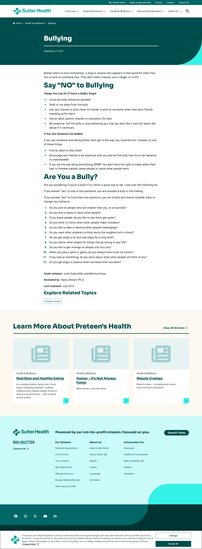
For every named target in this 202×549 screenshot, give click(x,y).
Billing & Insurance (64, 473)
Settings (173, 535)
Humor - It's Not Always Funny (96, 380)
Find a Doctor (61, 454)
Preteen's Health (52, 301)
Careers (170, 2)
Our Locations (62, 460)
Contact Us (183, 2)
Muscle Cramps (150, 378)
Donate (158, 2)
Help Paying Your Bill (65, 486)
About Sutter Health (99, 448)
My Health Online (117, 2)
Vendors (128, 467)
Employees (129, 448)
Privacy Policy (31, 544)
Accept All (173, 543)
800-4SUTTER (23, 442)
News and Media (134, 460)
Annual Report (99, 454)
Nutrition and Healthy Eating (40, 378)
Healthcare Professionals (136, 454)
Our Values (95, 479)
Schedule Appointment (66, 448)
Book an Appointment (140, 2)
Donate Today (176, 432)
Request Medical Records (67, 479)
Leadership (95, 473)
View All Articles (174, 327)
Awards (93, 460)
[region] (101, 540)
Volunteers (129, 473)
